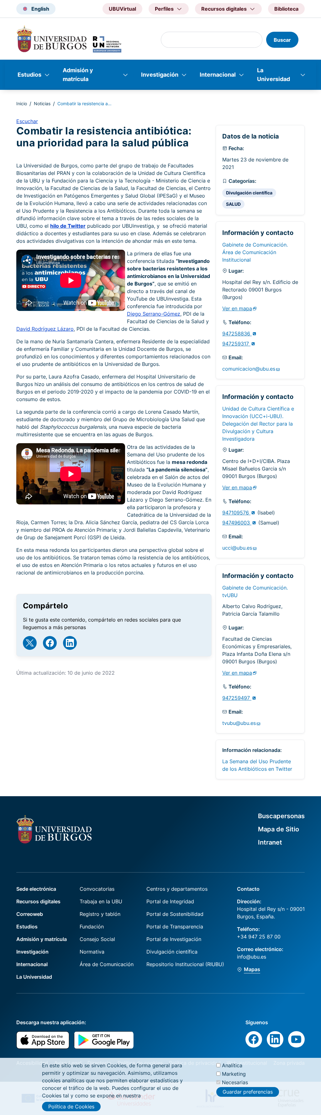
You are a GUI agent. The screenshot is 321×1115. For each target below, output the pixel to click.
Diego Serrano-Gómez (153, 314)
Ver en (237, 308)
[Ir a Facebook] (50, 643)
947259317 (236, 343)
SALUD (233, 204)
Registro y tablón (100, 914)
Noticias (42, 103)
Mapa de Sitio (278, 829)
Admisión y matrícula (78, 74)
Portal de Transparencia (174, 926)
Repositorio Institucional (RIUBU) (185, 964)
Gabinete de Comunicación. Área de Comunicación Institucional (255, 252)
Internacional (218, 74)
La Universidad (273, 74)
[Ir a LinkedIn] (70, 643)
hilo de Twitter (68, 226)
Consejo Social (97, 939)
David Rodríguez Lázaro (45, 329)
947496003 (236, 522)
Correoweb (29, 914)
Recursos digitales (38, 901)
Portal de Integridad (170, 901)
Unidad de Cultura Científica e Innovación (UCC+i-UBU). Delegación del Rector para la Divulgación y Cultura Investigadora (258, 423)
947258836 (237, 333)
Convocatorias (97, 889)
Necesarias (235, 1082)
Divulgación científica (249, 192)
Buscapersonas (281, 816)
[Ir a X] (30, 643)
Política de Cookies (71, 1106)
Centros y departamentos (177, 889)
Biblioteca (286, 9)
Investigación (159, 74)
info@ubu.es (251, 957)
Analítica (232, 1065)
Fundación (92, 926)
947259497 (236, 698)
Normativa (92, 952)
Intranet (270, 842)
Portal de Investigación (173, 939)
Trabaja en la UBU (101, 901)
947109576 (236, 512)
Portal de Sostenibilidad (174, 914)
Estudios (29, 74)
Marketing (234, 1074)
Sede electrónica (36, 889)
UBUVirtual (122, 9)
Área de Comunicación (107, 964)
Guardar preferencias (248, 1092)
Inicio (21, 103)
